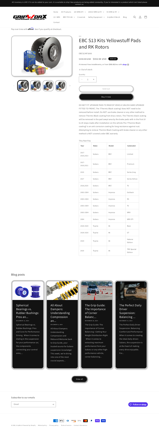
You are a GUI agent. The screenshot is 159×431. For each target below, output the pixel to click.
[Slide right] (70, 85)
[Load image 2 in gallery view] (35, 85)
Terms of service (66, 425)
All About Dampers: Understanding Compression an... (60, 313)
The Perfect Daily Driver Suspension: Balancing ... (130, 311)
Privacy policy (54, 425)
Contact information (80, 425)
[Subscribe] (53, 404)
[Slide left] (14, 85)
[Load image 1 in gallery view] (23, 85)
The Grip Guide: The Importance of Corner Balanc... (95, 311)
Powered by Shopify (29, 425)
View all (79, 379)
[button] (80, 11)
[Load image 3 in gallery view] (48, 85)
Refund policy (42, 425)
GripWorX (19, 425)
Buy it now (106, 97)
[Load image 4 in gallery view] (60, 85)
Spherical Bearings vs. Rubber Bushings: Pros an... (27, 311)
